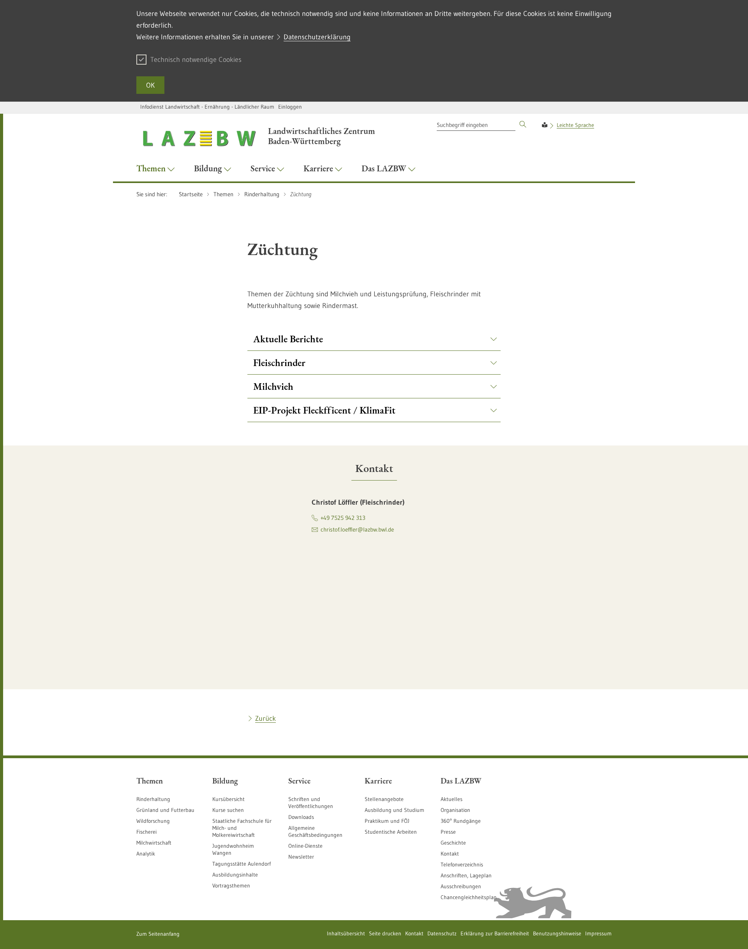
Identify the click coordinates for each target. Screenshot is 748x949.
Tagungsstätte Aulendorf (241, 863)
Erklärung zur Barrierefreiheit (494, 933)
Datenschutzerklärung (317, 37)
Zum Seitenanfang (158, 933)
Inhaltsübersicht (346, 933)
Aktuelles (451, 799)
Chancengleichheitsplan (469, 897)
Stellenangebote (384, 799)
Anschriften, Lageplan (466, 875)
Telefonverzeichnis (462, 864)
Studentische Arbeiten (391, 831)
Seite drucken (385, 933)
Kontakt (450, 853)
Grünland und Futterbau (165, 809)
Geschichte (453, 842)
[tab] (374, 468)
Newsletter (301, 856)
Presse (448, 831)
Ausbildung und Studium (394, 809)
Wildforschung (153, 820)
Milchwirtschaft (153, 842)
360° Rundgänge (461, 820)
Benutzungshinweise (557, 933)
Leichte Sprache (575, 125)
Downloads (301, 816)
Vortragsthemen (231, 885)
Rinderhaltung (153, 799)
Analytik (145, 853)
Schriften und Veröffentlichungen (310, 803)
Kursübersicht (228, 799)
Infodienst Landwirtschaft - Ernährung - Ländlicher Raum (207, 106)
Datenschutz (442, 933)
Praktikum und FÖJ (387, 820)
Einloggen (290, 106)
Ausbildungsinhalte (235, 874)
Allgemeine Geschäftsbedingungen (315, 831)
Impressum (598, 933)
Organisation (455, 809)
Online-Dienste (305, 845)
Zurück (265, 718)
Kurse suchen (228, 809)
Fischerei (146, 831)
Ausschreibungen (461, 886)
